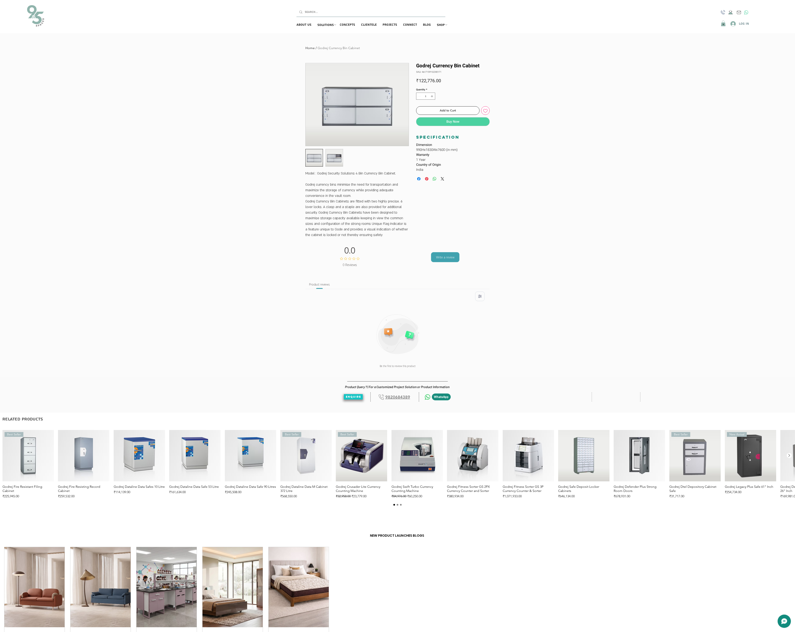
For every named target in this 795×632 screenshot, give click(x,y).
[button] (328, 25)
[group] (397, 464)
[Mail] (739, 12)
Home (310, 48)
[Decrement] (419, 96)
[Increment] (432, 96)
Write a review (445, 257)
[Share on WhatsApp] (434, 178)
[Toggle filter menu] (480, 296)
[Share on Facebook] (418, 178)
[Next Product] (789, 455)
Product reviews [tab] (319, 284)
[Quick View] (83, 455)
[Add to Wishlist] (485, 110)
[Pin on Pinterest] (426, 178)
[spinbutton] (425, 96)
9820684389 (397, 397)
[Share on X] (442, 178)
